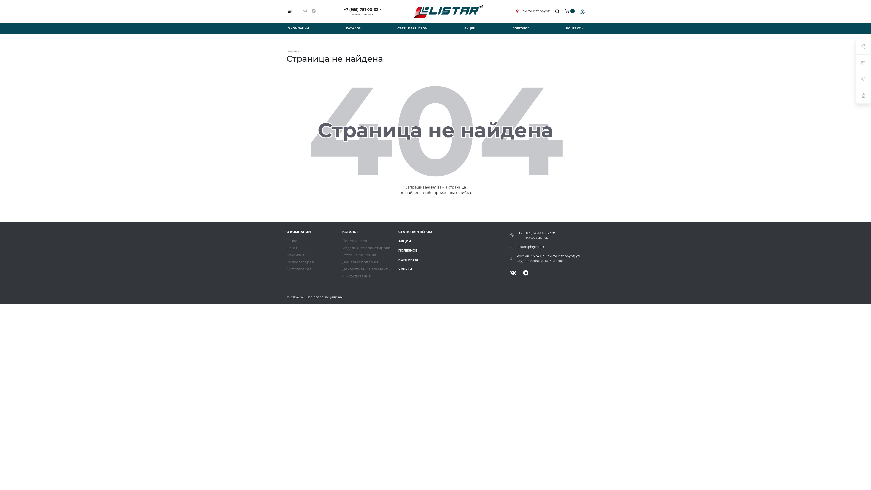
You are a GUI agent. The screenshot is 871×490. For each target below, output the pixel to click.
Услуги (405, 269)
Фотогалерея (299, 269)
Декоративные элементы (366, 269)
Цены (291, 248)
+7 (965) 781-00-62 (361, 9)
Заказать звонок (363, 14)
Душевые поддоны (360, 262)
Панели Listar (354, 241)
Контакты (574, 28)
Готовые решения (359, 255)
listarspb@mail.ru (532, 247)
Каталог (353, 28)
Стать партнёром (412, 28)
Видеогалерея (300, 262)
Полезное (520, 28)
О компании (298, 28)
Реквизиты (296, 255)
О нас (291, 241)
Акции (469, 28)
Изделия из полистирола (366, 248)
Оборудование (356, 276)
